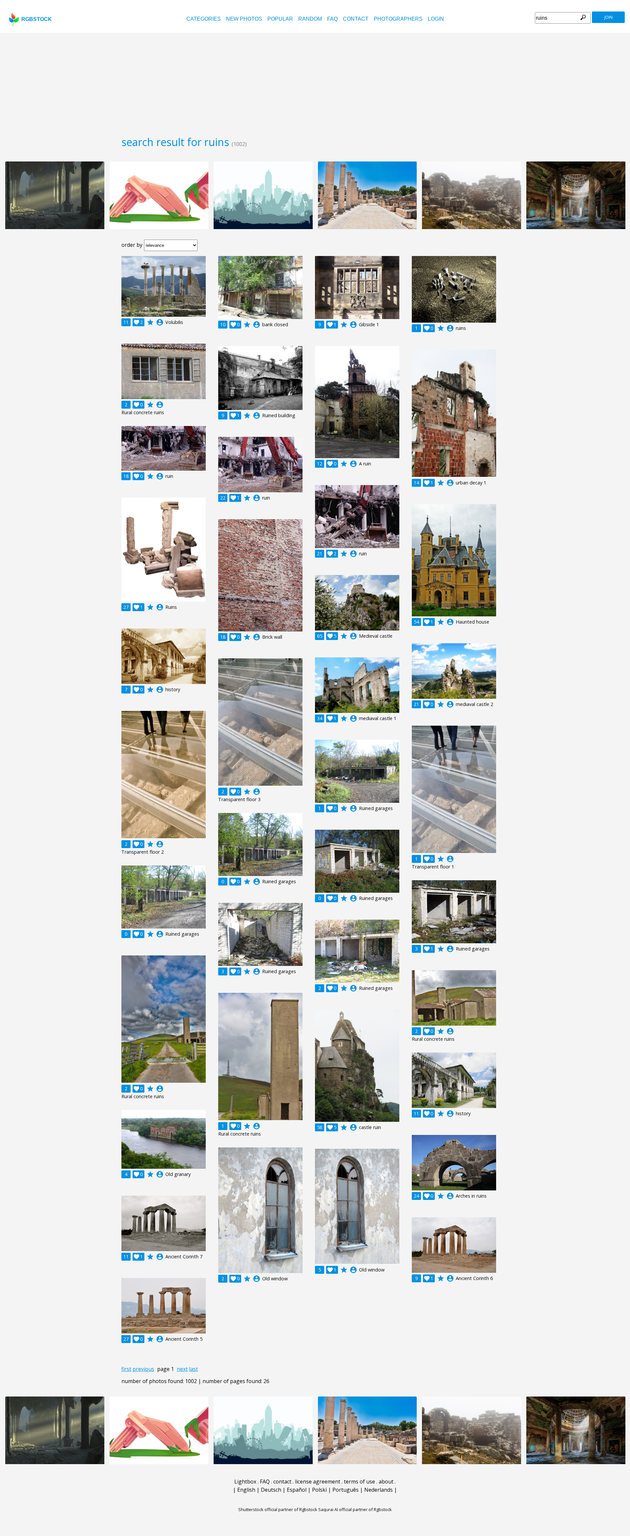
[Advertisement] (315, 82)
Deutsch (271, 1489)
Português (345, 1489)
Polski (319, 1489)
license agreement (317, 1481)
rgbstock (36, 19)
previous (143, 1369)
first (126, 1369)
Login (436, 19)
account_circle (160, 322)
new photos (244, 19)
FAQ (332, 19)
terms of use (359, 1481)
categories (203, 19)
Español (296, 1489)
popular (280, 19)
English (246, 1489)
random (310, 19)
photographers (398, 19)
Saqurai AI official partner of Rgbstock (355, 1509)
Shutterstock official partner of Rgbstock (277, 1509)
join (608, 17)
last (193, 1369)
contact (355, 19)
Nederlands (378, 1489)
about (386, 1481)
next (182, 1369)
